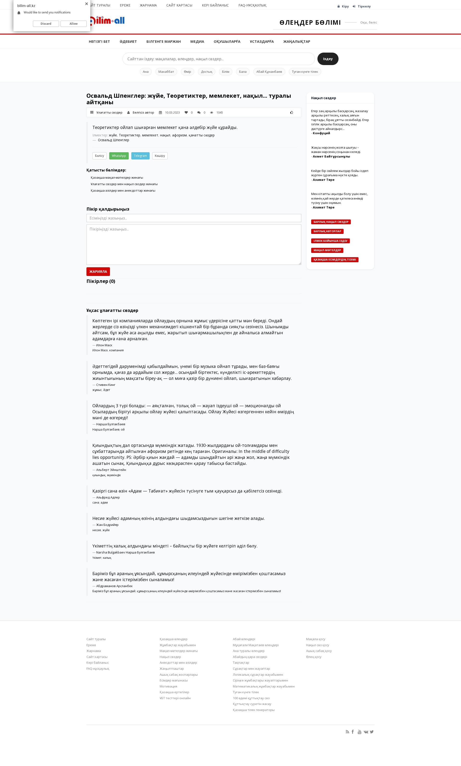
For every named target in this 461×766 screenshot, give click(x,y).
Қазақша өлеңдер (174, 639)
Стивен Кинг (105, 385)
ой (123, 429)
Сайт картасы (179, 5)
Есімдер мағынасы (174, 680)
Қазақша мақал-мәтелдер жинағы (117, 177)
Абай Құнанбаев (269, 71)
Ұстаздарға (262, 41)
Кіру (345, 6)
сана (95, 502)
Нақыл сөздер (170, 657)
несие (96, 530)
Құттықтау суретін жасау (252, 704)
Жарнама (148, 5)
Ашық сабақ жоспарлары (179, 674)
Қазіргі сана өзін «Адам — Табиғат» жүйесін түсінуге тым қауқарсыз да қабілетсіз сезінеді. (187, 491)
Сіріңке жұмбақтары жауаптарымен (260, 680)
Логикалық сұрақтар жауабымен (258, 674)
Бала (243, 71)
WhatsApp (119, 156)
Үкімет (96, 558)
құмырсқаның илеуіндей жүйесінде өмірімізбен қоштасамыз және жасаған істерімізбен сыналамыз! (209, 591)
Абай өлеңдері (244, 639)
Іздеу (328, 58)
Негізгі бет (99, 41)
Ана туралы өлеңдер (249, 651)
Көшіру (160, 156)
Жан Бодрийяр (107, 525)
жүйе (113, 135)
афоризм (179, 135)
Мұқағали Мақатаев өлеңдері (256, 645)
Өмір (187, 71)
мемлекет (150, 135)
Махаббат (166, 71)
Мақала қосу (315, 639)
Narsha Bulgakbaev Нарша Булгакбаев (125, 552)
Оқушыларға (227, 41)
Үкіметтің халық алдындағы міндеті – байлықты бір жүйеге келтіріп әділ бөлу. (174, 546)
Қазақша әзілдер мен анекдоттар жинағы (123, 190)
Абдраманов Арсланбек (114, 586)
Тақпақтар (241, 662)
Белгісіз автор (143, 112)
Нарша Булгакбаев (110, 424)
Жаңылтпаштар (172, 668)
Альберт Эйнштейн (111, 470)
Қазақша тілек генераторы (254, 710)
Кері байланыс (215, 5)
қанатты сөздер (202, 135)
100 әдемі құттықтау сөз (251, 698)
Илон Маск (104, 345)
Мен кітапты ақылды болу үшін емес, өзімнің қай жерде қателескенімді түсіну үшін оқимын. (339, 198)
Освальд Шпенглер (113, 140)
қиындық (99, 475)
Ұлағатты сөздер (109, 112)
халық (107, 558)
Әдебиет (128, 41)
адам (104, 502)
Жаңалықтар (296, 41)
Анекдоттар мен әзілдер (178, 662)
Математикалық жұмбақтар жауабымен (264, 686)
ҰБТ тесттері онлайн (175, 698)
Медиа (197, 41)
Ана (146, 71)
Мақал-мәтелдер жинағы (179, 651)
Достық (206, 71)
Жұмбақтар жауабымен (178, 645)
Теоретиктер (129, 135)
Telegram (140, 156)
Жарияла (98, 271)
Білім (225, 71)
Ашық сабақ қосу (319, 651)
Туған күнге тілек (305, 71)
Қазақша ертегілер (174, 692)
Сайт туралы (98, 5)
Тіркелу (364, 6)
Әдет (106, 390)
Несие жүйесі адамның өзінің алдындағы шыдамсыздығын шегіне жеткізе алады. (178, 518)
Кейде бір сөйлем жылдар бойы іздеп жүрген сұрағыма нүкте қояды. (339, 173)
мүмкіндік (114, 475)
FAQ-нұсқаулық (252, 5)
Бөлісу (99, 156)
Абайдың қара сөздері (250, 657)
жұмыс (97, 390)
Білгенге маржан (163, 41)
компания (116, 350)
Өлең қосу (313, 657)
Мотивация (168, 686)
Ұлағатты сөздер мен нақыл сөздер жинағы (124, 184)
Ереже (125, 5)
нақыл (165, 135)
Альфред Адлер (108, 497)
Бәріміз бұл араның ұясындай (113, 591)
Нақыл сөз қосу (317, 645)
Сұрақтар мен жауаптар (251, 668)
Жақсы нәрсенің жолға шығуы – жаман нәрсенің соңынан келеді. (336, 149)
